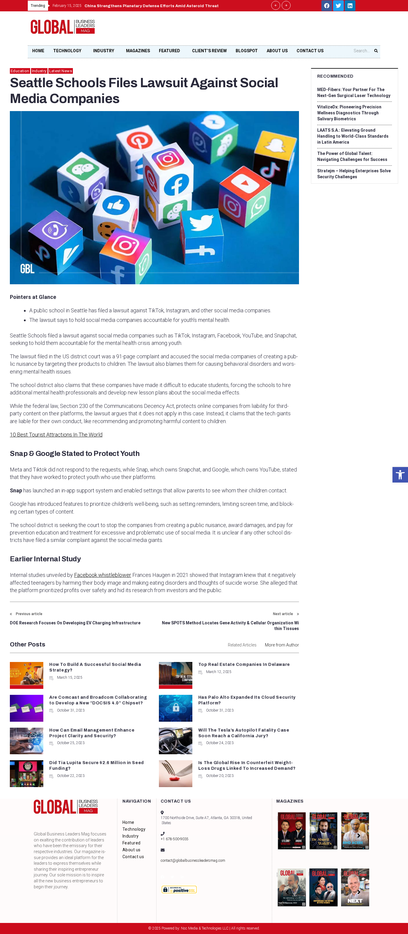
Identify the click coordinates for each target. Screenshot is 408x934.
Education (20, 71)
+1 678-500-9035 (174, 839)
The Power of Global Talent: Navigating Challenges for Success (352, 156)
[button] (400, 475)
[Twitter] (338, 5)
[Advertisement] (268, 30)
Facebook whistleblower (102, 575)
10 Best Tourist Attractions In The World (56, 434)
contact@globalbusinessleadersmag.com (193, 860)
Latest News (60, 71)
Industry (39, 71)
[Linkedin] (350, 5)
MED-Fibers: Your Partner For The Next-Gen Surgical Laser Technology (353, 92)
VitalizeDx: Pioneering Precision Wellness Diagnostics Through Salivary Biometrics (349, 113)
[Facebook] (326, 5)
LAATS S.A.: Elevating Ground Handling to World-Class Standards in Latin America (353, 136)
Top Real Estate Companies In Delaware (244, 664)
